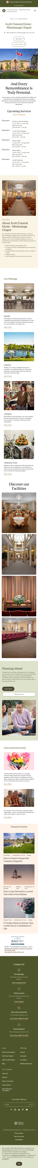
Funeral (22, 1052)
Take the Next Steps (8, 1060)
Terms (25, 1152)
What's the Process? (8, 1052)
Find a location (19, 1001)
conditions (5, 1159)
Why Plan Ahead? (7, 1056)
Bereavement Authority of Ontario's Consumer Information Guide (18, 949)
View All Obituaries (19, 114)
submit (30, 1104)
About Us (5, 1073)
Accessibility (19, 1139)
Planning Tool (19, 694)
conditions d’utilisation (18, 1155)
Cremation (23, 1060)
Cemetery (23, 1056)
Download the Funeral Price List (14, 952)
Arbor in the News (7, 1081)
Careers (4, 1077)
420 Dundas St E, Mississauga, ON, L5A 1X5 (20, 32)
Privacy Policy (19, 1133)
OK (19, 1164)
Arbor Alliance (6, 1085)
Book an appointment (19, 983)
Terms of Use (6, 1150)
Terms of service (19, 1136)
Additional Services (26, 1063)
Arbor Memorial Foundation (7, 1089)
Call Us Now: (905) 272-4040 (19, 1018)
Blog (3, 1063)
